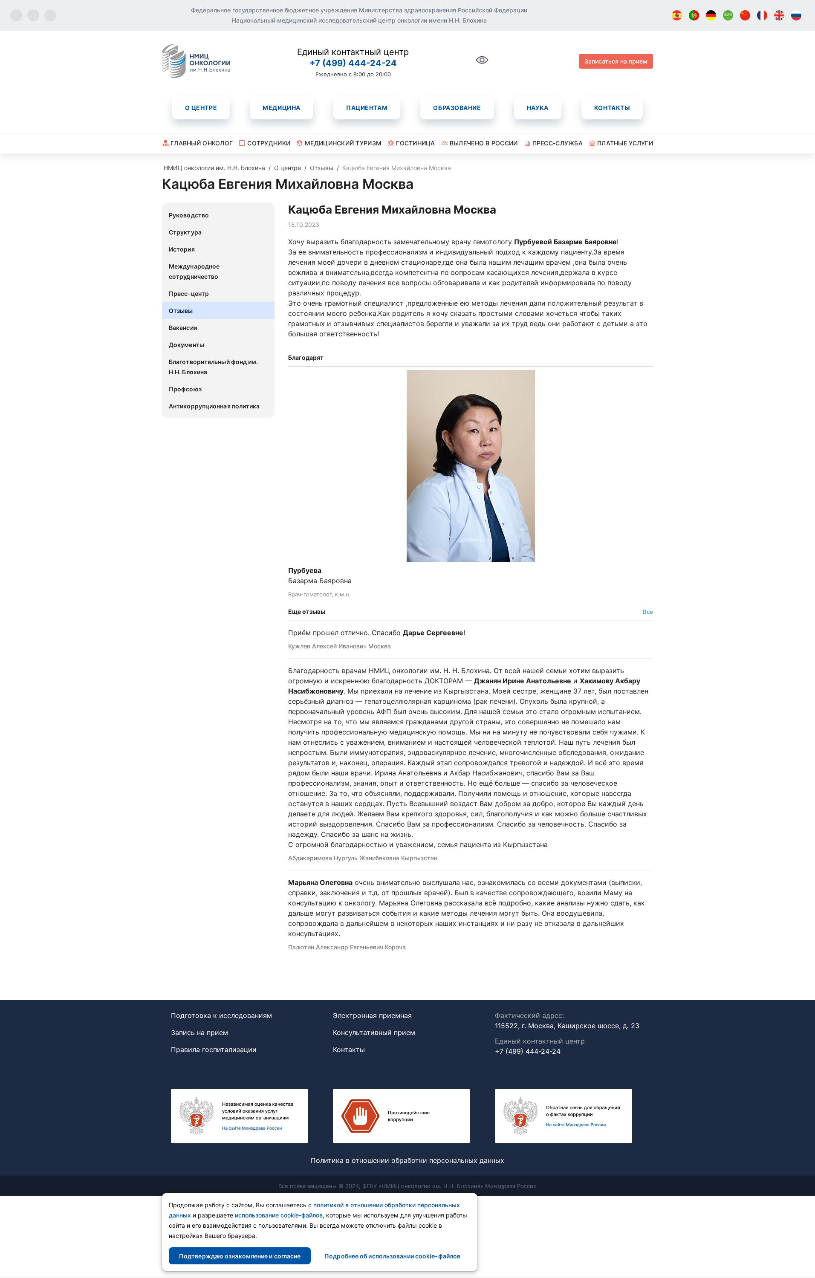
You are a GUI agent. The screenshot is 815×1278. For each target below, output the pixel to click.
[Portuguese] (693, 15)
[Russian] (796, 15)
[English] (779, 15)
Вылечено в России (484, 143)
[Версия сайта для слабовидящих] (482, 64)
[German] (711, 15)
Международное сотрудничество (194, 271)
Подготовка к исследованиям (221, 1015)
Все (648, 611)
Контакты (612, 107)
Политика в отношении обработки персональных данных (407, 1160)
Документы (186, 344)
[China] (745, 15)
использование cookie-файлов (279, 1215)
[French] (762, 15)
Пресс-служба (557, 143)
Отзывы (181, 310)
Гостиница (415, 143)
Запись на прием (199, 1032)
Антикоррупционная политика (214, 406)
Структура (185, 232)
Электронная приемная (372, 1015)
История (182, 249)
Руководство (189, 215)
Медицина (281, 107)
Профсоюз (185, 389)
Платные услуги (625, 143)
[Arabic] (728, 15)
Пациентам (366, 107)
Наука (538, 107)
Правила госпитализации (214, 1049)
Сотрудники (268, 143)
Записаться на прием (615, 61)
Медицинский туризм (343, 143)
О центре (201, 107)
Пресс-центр (189, 293)
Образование (457, 107)
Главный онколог (202, 143)
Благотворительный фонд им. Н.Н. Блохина (213, 367)
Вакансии (183, 327)
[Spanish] (676, 15)
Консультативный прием (374, 1032)
